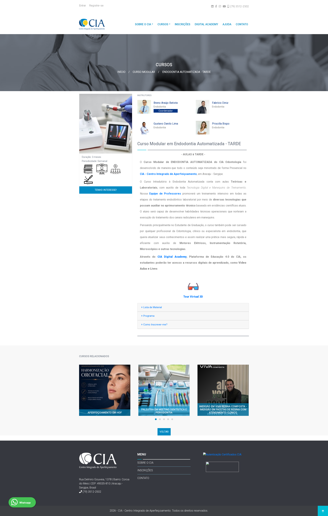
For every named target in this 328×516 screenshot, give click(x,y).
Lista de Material (151, 307)
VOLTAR (164, 431)
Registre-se (96, 5)
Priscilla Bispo (220, 123)
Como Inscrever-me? (154, 324)
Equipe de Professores (165, 193)
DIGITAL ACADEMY (206, 24)
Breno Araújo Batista (166, 102)
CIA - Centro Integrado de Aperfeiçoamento (168, 174)
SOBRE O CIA (143, 24)
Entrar (82, 5)
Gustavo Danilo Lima (166, 123)
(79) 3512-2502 (92, 491)
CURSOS (163, 24)
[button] (156, 419)
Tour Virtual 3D (193, 296)
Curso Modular (144, 72)
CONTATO (242, 24)
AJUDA (227, 24)
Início (121, 72)
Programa (147, 315)
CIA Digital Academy (172, 256)
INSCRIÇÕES (182, 24)
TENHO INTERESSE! (106, 189)
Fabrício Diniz (220, 102)
